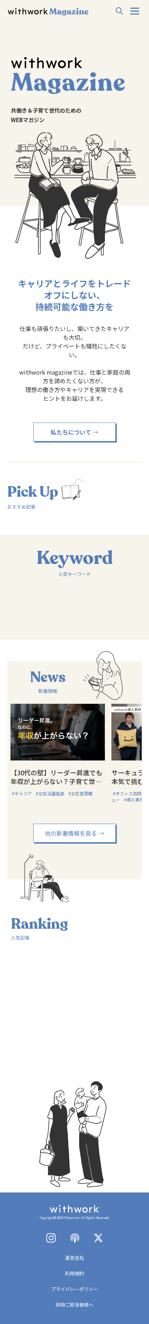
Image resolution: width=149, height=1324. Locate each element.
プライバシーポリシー (74, 1288)
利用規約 (74, 1273)
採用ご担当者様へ (74, 1304)
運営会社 (74, 1257)
